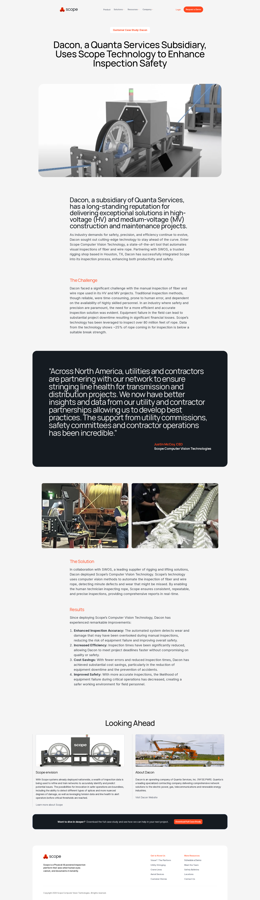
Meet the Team (191, 865)
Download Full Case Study (188, 821)
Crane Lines (156, 869)
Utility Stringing (158, 865)
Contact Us (189, 879)
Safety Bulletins (191, 869)
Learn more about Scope (49, 804)
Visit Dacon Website (146, 797)
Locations (189, 874)
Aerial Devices (157, 874)
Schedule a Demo (192, 860)
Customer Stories (159, 879)
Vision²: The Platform (161, 860)
